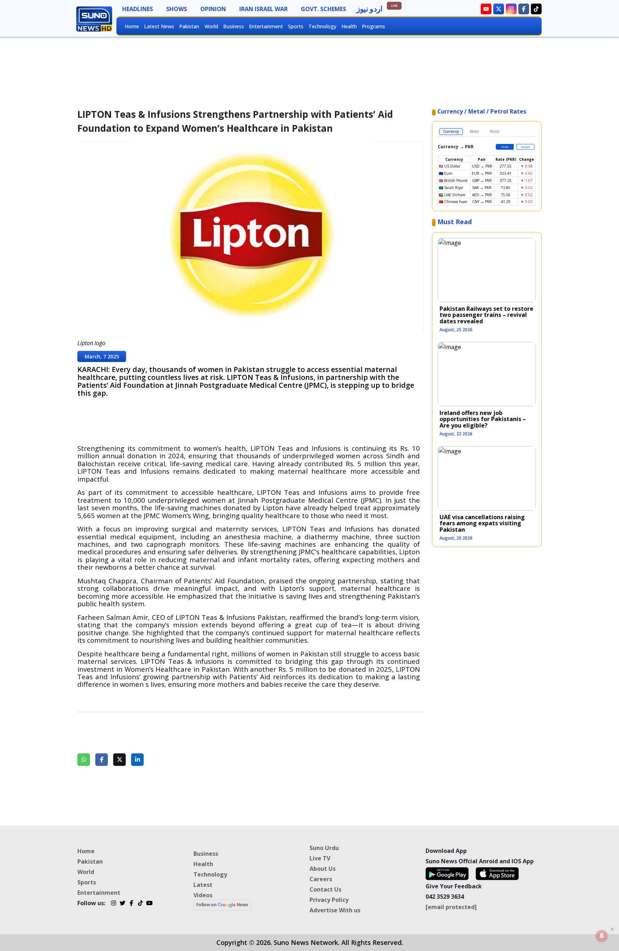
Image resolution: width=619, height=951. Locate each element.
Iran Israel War (263, 9)
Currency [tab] (451, 131)
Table (505, 147)
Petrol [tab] (494, 131)
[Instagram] (113, 904)
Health (349, 26)
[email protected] (451, 907)
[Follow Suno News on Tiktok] (536, 9)
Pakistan (189, 26)
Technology (322, 26)
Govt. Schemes (323, 9)
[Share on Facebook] (101, 759)
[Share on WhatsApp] (83, 759)
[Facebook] (131, 904)
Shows (176, 9)
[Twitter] (122, 904)
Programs (373, 26)
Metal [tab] (474, 131)
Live (394, 6)
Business (233, 26)
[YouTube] (149, 904)
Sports (295, 26)
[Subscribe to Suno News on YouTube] (486, 9)
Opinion (213, 9)
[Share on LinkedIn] (137, 759)
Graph (525, 147)
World (211, 26)
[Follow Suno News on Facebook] (523, 9)
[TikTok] (140, 904)
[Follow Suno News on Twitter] (498, 9)
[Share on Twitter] (119, 759)
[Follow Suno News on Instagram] (511, 9)
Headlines (137, 9)
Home (132, 26)
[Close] (612, 929)
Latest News (159, 26)
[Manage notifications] (602, 936)
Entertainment (266, 26)
